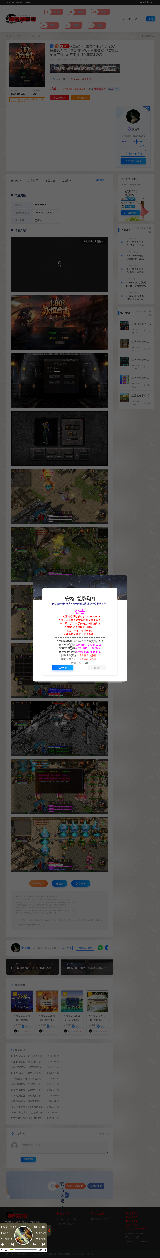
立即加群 (63, 667)
